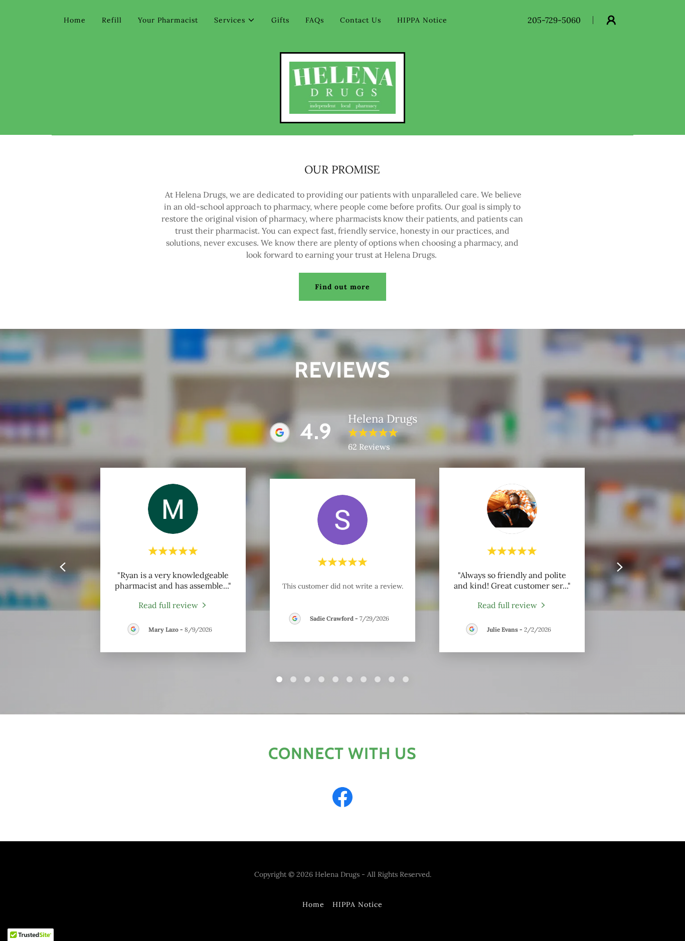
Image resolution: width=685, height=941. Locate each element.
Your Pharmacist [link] (168, 20)
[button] (234, 20)
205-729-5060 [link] (554, 20)
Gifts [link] (280, 20)
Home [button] (313, 904)
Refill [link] (112, 20)
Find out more (342, 286)
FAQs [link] (314, 20)
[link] (342, 87)
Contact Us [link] (360, 20)
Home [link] (75, 20)
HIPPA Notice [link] (422, 20)
